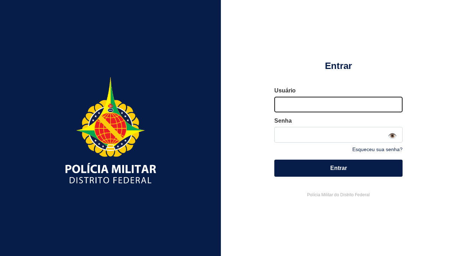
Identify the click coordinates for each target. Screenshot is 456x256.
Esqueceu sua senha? (377, 149)
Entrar (338, 168)
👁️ (392, 136)
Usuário (285, 90)
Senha (283, 121)
